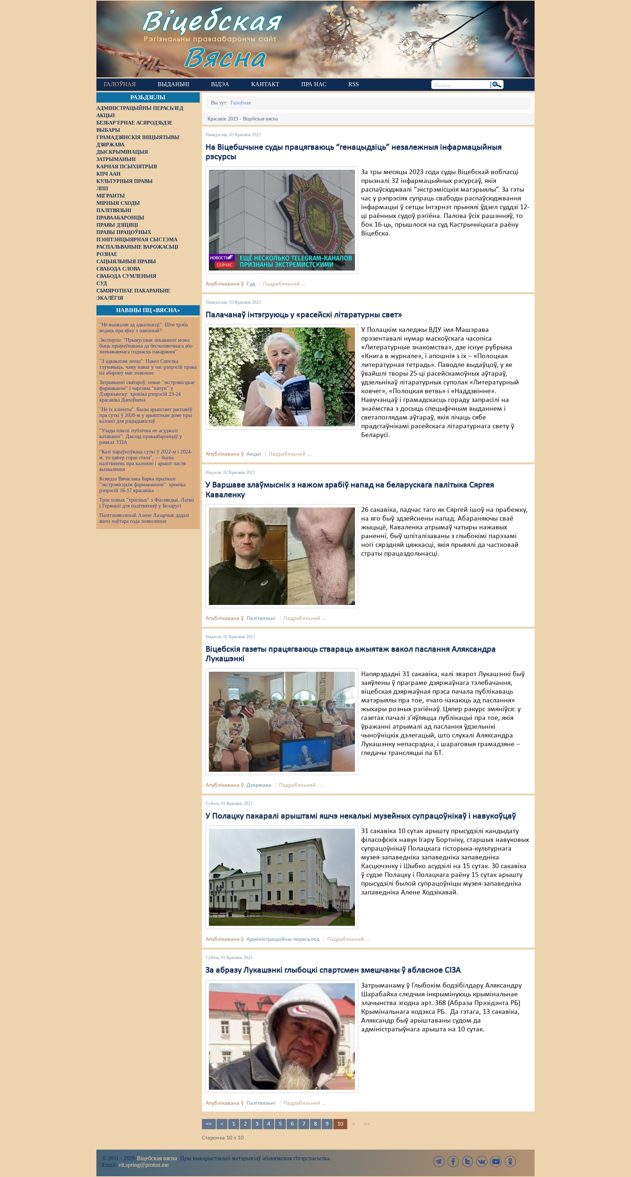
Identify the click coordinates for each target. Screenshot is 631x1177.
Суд (250, 284)
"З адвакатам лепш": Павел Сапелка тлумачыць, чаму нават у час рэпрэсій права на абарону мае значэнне (147, 367)
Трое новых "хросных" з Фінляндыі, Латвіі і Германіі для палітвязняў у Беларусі (146, 503)
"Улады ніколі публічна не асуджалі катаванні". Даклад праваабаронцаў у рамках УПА (140, 436)
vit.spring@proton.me (143, 1165)
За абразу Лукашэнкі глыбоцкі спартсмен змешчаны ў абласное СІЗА (333, 970)
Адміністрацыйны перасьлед (283, 939)
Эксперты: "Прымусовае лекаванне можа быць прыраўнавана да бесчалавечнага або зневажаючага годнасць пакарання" (145, 345)
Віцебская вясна (157, 1158)
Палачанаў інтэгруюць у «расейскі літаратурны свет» (304, 315)
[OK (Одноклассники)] (510, 1161)
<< (209, 1124)
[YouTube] (496, 1161)
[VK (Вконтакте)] (481, 1161)
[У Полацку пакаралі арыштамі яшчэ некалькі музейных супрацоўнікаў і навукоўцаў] (282, 877)
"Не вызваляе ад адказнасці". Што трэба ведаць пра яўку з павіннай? (143, 327)
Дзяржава (258, 785)
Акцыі (253, 454)
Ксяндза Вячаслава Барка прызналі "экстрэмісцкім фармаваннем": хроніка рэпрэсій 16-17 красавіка (142, 484)
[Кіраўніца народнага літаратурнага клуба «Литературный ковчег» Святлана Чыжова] (282, 377)
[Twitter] (467, 1161)
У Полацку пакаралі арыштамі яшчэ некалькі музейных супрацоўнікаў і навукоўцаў (361, 816)
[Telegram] (439, 1161)
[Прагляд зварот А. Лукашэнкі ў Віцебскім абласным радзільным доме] (282, 722)
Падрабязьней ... (284, 284)
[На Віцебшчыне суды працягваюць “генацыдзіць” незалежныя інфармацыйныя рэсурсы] (282, 220)
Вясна (224, 56)
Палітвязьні (261, 618)
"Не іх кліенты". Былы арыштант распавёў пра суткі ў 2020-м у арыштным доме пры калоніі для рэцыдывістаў (145, 415)
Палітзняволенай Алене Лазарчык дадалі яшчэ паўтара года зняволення (144, 518)
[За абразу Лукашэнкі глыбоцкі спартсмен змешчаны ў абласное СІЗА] (282, 1036)
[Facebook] (453, 1161)
